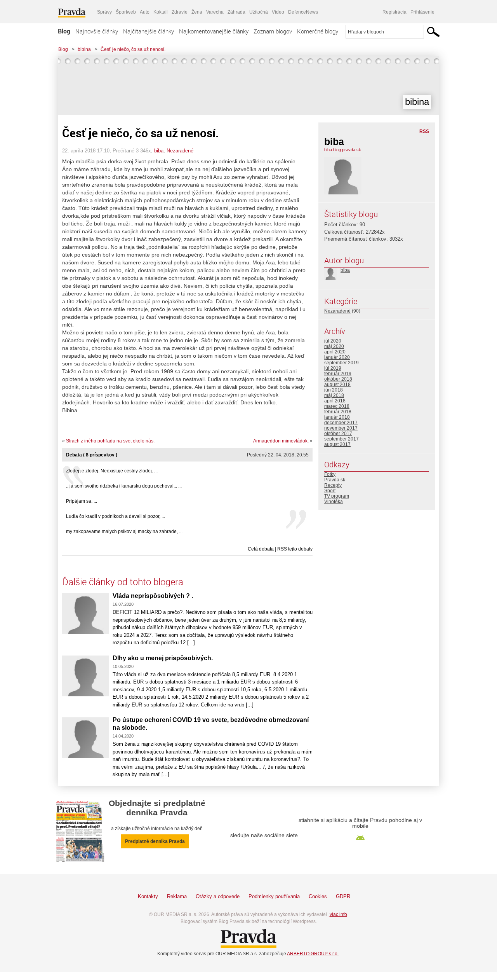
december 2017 (341, 422)
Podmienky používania (274, 896)
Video (278, 12)
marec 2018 (336, 406)
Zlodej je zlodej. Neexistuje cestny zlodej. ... (112, 471)
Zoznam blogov (273, 31)
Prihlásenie (422, 12)
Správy (104, 12)
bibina (84, 49)
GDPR (343, 896)
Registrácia (394, 12)
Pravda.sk (334, 480)
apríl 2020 (335, 352)
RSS (424, 131)
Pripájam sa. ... (81, 501)
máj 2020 (334, 346)
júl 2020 (332, 341)
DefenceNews (303, 12)
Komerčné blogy (317, 31)
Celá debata (261, 549)
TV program (336, 496)
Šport (329, 490)
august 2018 (337, 384)
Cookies (318, 896)
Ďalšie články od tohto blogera (122, 581)
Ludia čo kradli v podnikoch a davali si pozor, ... (115, 516)
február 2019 (337, 373)
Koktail (160, 12)
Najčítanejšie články (148, 31)
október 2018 (338, 379)
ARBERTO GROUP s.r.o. (313, 953)
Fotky (329, 474)
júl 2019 (332, 368)
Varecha (215, 12)
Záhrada (236, 12)
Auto (144, 12)
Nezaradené (180, 151)
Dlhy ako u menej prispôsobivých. (163, 658)
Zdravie (180, 12)
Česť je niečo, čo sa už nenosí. (133, 49)
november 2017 (341, 428)
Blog (64, 31)
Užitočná (258, 12)
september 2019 (341, 362)
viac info (338, 914)
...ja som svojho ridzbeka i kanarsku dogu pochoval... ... (124, 486)
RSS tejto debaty (295, 549)
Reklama (177, 896)
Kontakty (148, 896)
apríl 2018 (335, 401)
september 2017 (341, 439)
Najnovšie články (96, 31)
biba (158, 151)
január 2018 (337, 417)
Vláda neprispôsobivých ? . (153, 596)
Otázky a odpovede (218, 896)
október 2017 (338, 433)
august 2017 (337, 444)
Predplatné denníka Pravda (155, 841)
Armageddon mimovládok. (281, 441)
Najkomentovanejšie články (213, 31)
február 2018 (337, 411)
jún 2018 (333, 390)
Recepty (333, 485)
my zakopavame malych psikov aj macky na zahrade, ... (124, 531)
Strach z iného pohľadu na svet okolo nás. (110, 441)
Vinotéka (333, 501)
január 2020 (337, 357)
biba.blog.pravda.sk (342, 149)
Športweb (126, 12)
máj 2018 (334, 395)
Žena (196, 12)
